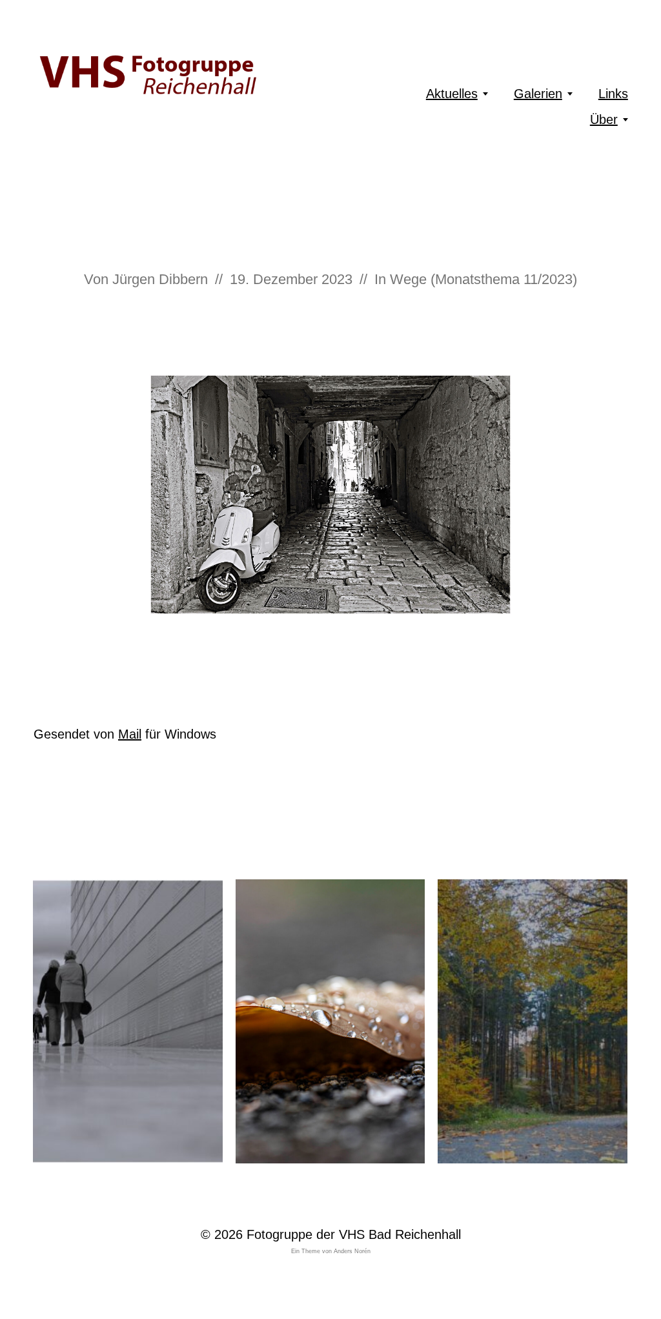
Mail (129, 734)
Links (613, 94)
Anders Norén (352, 1251)
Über (604, 119)
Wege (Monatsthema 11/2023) (483, 279)
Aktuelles (452, 94)
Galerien (538, 94)
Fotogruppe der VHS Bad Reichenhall (354, 1234)
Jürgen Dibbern (160, 279)
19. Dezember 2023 (291, 279)
